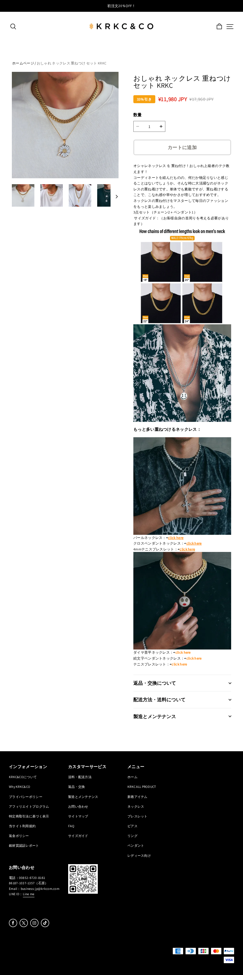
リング (132, 835)
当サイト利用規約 (22, 826)
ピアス (132, 826)
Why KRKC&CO (19, 786)
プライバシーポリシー (25, 796)
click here (175, 537)
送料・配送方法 (80, 777)
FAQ (71, 826)
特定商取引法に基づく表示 (29, 816)
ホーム (132, 777)
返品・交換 (76, 786)
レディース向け (139, 855)
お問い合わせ (78, 806)
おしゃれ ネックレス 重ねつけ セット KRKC (71, 63)
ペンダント (135, 845)
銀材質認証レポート (24, 845)
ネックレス (135, 806)
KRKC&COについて (23, 777)
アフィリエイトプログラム (29, 806)
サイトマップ (78, 816)
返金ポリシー (19, 835)
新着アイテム (137, 796)
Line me (28, 894)
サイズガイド (78, 835)
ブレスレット (137, 816)
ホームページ (23, 63)
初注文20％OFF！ (121, 5)
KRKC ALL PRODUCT (141, 786)
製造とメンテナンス (83, 796)
